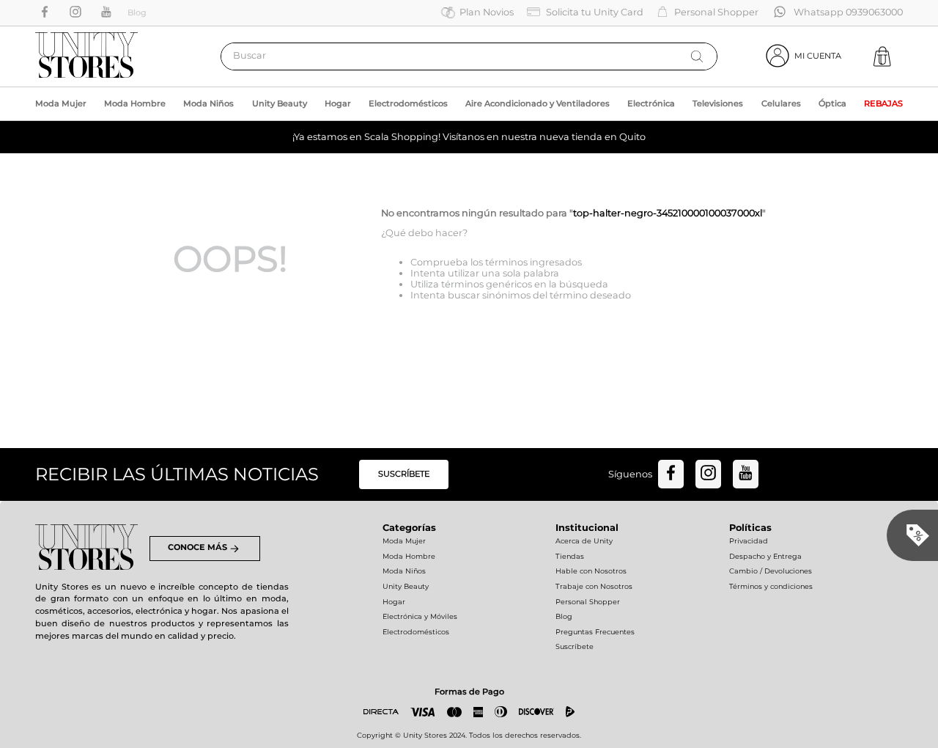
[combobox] (469, 56)
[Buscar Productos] (697, 56)
